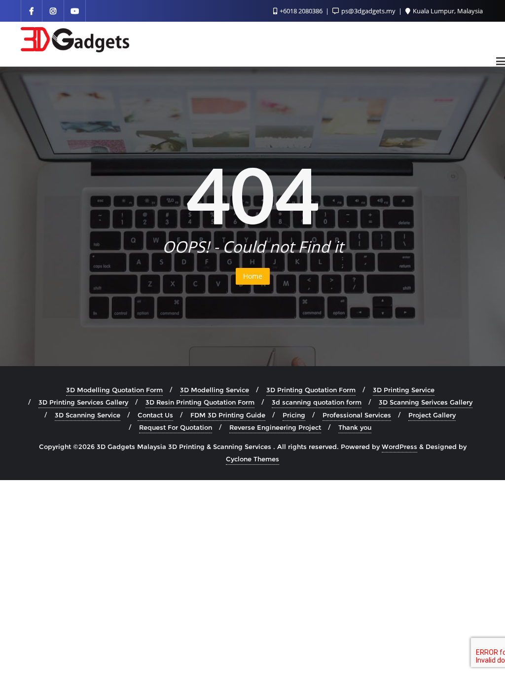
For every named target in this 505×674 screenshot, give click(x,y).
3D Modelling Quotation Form (114, 390)
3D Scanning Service (87, 415)
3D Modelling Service (214, 390)
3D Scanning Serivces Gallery (425, 402)
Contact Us (155, 415)
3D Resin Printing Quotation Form (199, 402)
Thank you (354, 427)
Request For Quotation (175, 427)
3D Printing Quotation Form (311, 390)
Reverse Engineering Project (275, 427)
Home (252, 276)
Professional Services (357, 415)
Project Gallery (432, 415)
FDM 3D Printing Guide (227, 415)
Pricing (294, 415)
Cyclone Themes (252, 459)
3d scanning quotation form (316, 402)
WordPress (399, 446)
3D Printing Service (403, 390)
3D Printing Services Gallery (83, 402)
